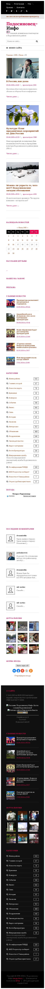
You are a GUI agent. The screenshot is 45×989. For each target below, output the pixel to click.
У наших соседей (15, 383)
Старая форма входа (23, 676)
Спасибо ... (21, 588)
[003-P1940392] (22, 626)
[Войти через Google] (27, 671)
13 (32, 240)
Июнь (21, 55)
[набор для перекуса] (34, 649)
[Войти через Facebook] (18, 671)
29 (9, 253)
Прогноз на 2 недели (29, 496)
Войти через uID (22, 666)
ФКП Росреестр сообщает (19, 472)
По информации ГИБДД (18, 467)
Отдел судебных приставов (20, 482)
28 (36, 249)
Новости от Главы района (19, 477)
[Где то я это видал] (34, 827)
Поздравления (14, 436)
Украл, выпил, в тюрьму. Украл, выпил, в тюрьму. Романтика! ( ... (26, 539)
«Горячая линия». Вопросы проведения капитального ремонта (26, 345)
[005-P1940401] (11, 626)
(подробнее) (17, 978)
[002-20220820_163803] (34, 626)
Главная (9, 55)
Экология (12, 422)
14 (36, 240)
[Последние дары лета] (22, 649)
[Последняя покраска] (34, 838)
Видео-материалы (16, 446)
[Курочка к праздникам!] (34, 637)
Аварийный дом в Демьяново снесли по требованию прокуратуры (26, 316)
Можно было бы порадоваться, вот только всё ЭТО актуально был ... (27, 574)
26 (27, 249)
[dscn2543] (22, 816)
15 (8, 245)
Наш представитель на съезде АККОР (26, 358)
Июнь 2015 (22, 228)
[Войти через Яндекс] (22, 671)
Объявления (13, 431)
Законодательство (16, 441)
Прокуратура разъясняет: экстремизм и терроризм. (28, 302)
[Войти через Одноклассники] (31, 671)
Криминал (13, 393)
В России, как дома (17, 81)
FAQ (29, 4)
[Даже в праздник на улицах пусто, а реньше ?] (22, 827)
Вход (8, 4)
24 (18, 249)
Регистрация (19, 4)
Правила (9, 7)
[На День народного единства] (11, 649)
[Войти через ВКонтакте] (14, 671)
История (12, 417)
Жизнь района (14, 379)
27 (32, 249)
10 (18, 240)
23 (13, 249)
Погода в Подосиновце (21, 494)
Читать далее (12, 97)
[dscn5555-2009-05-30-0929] (34, 816)
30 (13, 253)
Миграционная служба (17, 455)
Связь (11, 412)
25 (22, 249)
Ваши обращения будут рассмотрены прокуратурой (27, 331)
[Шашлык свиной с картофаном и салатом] (22, 637)
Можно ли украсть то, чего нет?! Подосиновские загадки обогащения (21, 188)
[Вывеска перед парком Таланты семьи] (11, 827)
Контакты (20, 7)
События (12, 403)
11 (22, 240)
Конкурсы (13, 398)
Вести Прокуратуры (16, 451)
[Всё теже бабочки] (11, 816)
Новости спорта (15, 388)
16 (13, 245)
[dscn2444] (22, 838)
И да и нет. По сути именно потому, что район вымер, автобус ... (27, 556)
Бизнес (11, 407)
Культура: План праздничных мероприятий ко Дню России (22, 131)
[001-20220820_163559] (11, 637)
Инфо (22, 26)
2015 (15, 55)
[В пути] (11, 838)
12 (27, 240)
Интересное (13, 427)
